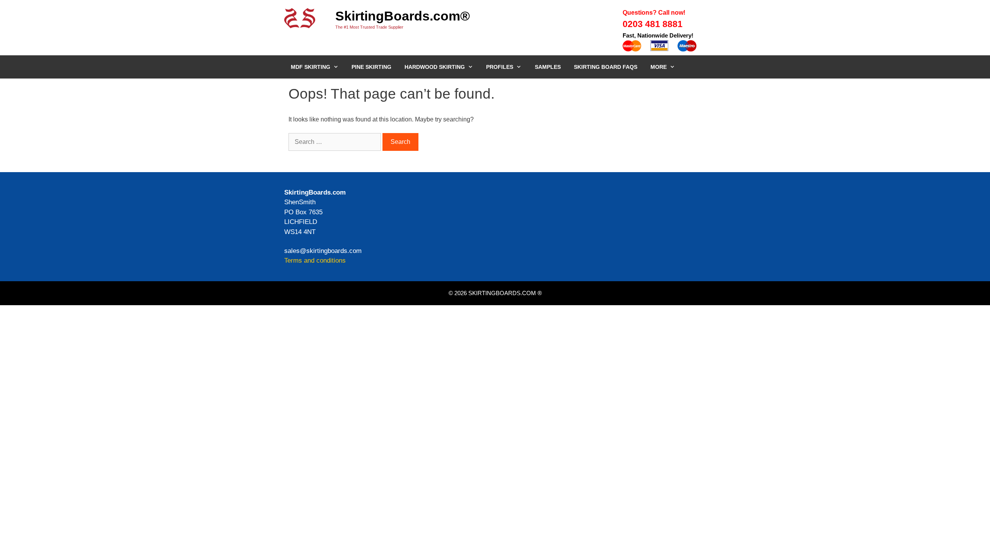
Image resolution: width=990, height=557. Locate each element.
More (658, 67)
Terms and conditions (315, 260)
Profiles (499, 67)
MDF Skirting (310, 67)
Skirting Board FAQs (605, 67)
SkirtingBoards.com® (402, 16)
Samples (548, 67)
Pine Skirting (371, 67)
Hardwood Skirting (435, 67)
